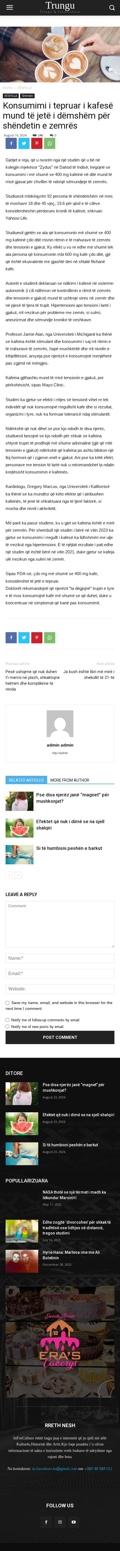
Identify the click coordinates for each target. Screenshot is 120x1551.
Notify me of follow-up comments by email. (45, 1020)
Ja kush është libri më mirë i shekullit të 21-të (88, 674)
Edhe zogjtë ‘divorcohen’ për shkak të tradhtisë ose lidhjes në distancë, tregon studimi (77, 1227)
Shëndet (27, 96)
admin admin (60, 745)
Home (8, 87)
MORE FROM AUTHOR (70, 780)
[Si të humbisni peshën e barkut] (19, 854)
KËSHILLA (25, 87)
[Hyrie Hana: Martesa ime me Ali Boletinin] (22, 1261)
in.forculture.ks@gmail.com (54, 1468)
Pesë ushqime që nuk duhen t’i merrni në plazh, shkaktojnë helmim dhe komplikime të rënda (33, 680)
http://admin (60, 753)
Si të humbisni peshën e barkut (69, 848)
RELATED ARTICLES (26, 780)
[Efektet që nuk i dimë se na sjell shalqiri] (19, 828)
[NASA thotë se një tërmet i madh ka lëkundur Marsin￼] (22, 1201)
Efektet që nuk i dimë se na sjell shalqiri (78, 1115)
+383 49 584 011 (98, 1468)
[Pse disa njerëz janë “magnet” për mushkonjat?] (19, 801)
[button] (111, 8)
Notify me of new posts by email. (37, 1027)
